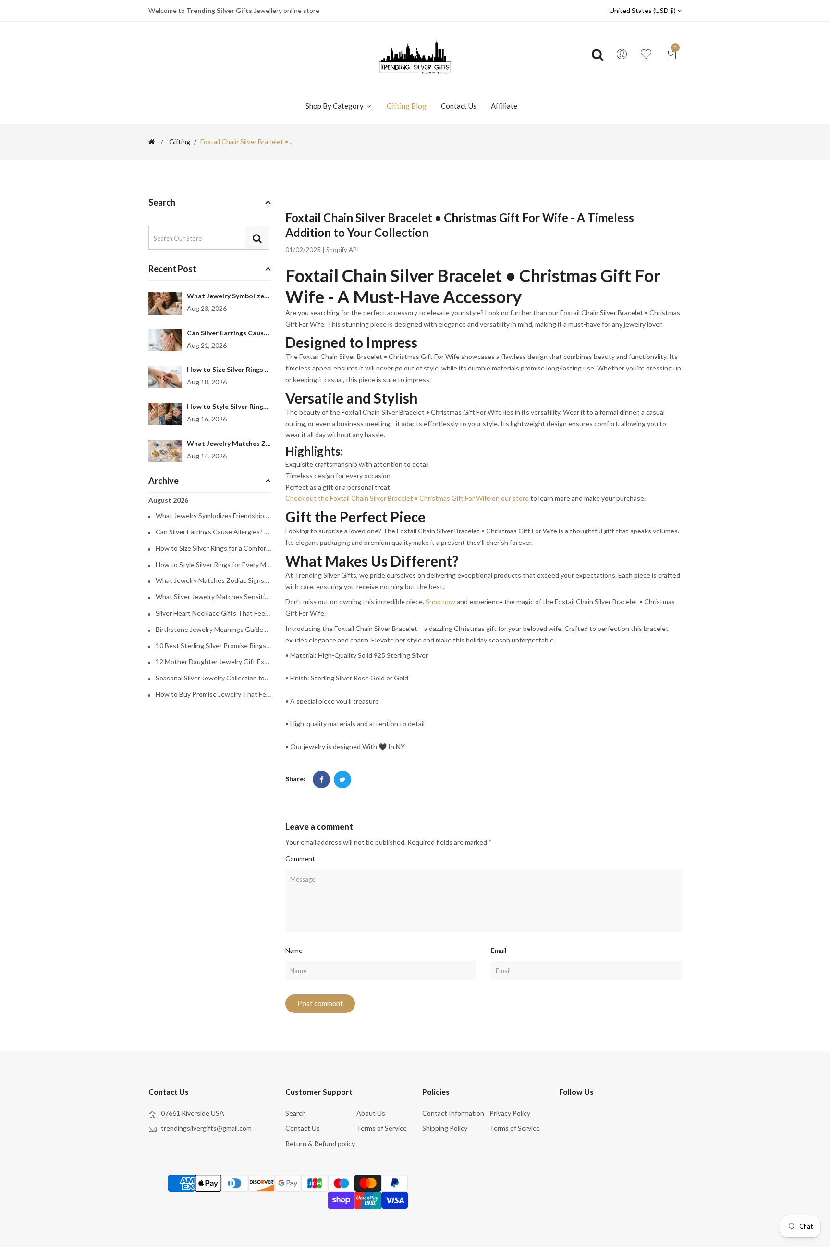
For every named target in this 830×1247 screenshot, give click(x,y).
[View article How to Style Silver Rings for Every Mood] (165, 414)
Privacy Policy (509, 1113)
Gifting (179, 141)
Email (498, 950)
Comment (300, 858)
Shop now (440, 601)
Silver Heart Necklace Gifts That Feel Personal (213, 613)
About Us (370, 1113)
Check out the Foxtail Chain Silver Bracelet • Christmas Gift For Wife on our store (407, 498)
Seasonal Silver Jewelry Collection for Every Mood (213, 678)
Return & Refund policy (320, 1143)
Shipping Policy (444, 1128)
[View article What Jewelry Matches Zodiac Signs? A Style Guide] (165, 451)
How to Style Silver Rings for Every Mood (252, 406)
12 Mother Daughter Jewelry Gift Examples (213, 661)
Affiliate (504, 105)
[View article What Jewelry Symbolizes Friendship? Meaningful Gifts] (165, 303)
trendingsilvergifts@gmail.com (206, 1128)
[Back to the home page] (151, 141)
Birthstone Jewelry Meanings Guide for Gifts (213, 629)
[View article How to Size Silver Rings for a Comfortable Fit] (165, 377)
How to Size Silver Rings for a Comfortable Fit (260, 369)
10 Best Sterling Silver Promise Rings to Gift (213, 645)
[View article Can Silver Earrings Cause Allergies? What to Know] (165, 340)
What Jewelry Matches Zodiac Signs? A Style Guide (268, 443)
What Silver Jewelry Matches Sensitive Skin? (213, 596)
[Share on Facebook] (321, 779)
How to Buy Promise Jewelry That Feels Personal (213, 694)
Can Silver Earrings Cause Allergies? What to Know (268, 333)
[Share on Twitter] (342, 779)
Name (294, 950)
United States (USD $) (643, 10)
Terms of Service (381, 1128)
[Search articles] (257, 238)
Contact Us (458, 105)
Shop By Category (335, 105)
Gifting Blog (407, 105)
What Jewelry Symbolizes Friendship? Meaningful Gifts (213, 515)
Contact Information (453, 1113)
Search (295, 1113)
